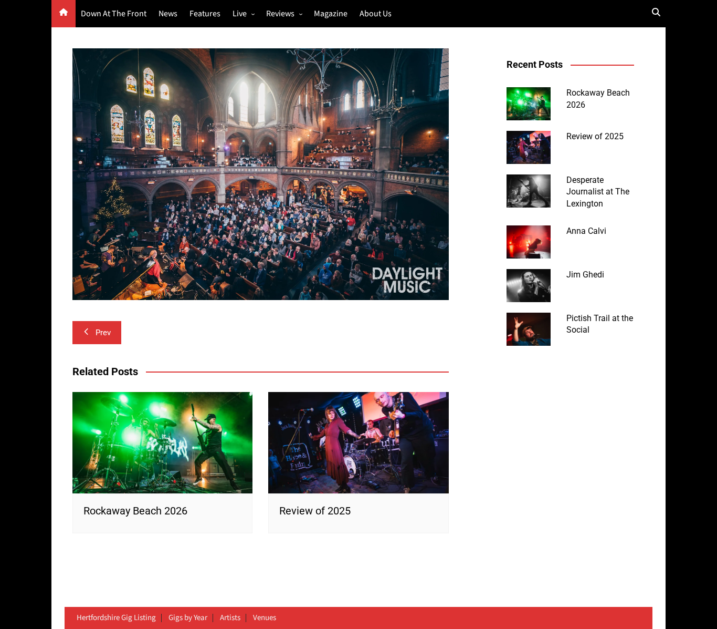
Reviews (280, 13)
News (168, 13)
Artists (230, 618)
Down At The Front (113, 13)
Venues (264, 618)
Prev (103, 332)
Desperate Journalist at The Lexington (597, 192)
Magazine (330, 13)
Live (240, 13)
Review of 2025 (315, 510)
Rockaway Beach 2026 (135, 510)
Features (204, 13)
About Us (376, 13)
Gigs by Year (187, 618)
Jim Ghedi (585, 275)
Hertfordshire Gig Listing (116, 618)
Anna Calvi (586, 231)
